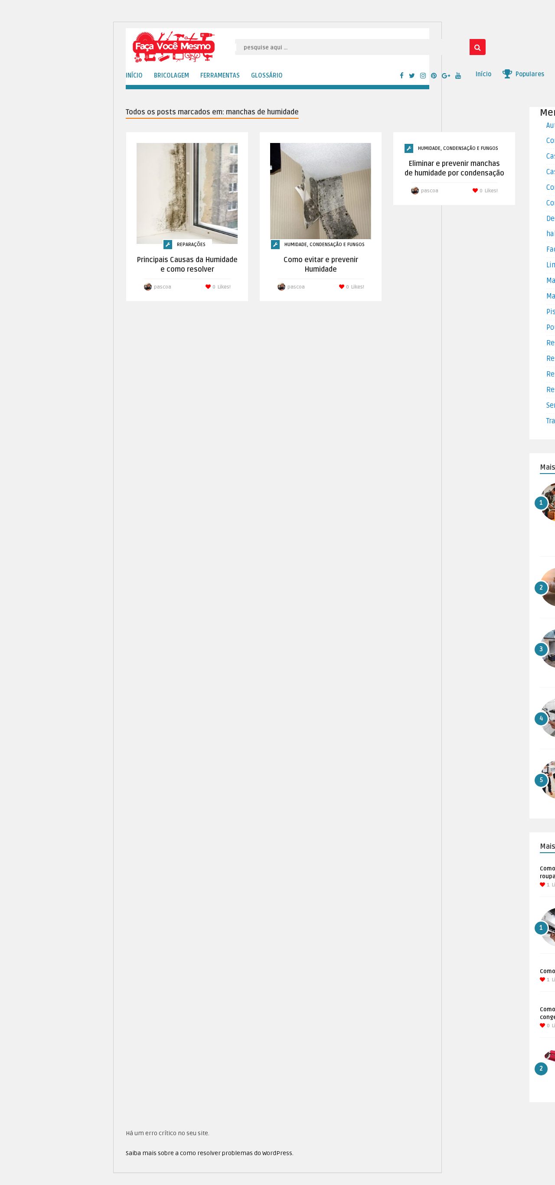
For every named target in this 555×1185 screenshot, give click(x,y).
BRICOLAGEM (171, 75)
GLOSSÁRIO (267, 75)
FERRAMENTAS (220, 75)
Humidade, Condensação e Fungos (324, 244)
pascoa (162, 287)
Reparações (191, 244)
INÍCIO (134, 75)
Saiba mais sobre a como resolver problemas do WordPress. (210, 1153)
